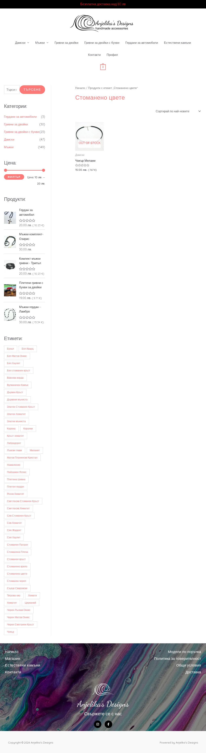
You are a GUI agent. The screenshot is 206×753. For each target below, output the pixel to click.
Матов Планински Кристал (22, 457)
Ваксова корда (15, 377)
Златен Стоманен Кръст (21, 406)
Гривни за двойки (66, 43)
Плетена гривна (16, 479)
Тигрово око (13, 595)
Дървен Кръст (15, 392)
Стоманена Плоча (17, 551)
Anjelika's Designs (103, 704)
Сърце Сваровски (17, 588)
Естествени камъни (177, 43)
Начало (80, 88)
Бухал (10, 348)
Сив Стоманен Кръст (19, 515)
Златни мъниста (16, 421)
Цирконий (30, 602)
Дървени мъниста (17, 399)
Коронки (28, 428)
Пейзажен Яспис (16, 472)
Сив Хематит (14, 522)
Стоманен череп (16, 580)
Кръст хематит (15, 435)
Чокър (10, 631)
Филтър (14, 176)
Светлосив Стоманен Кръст (23, 501)
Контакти (94, 55)
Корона (11, 428)
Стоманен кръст (16, 559)
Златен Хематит (16, 414)
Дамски (20, 43)
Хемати (32, 595)
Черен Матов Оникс (18, 617)
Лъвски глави (14, 450)
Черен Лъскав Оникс (18, 609)
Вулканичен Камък (17, 384)
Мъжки (40, 43)
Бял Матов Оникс (17, 355)
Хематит (12, 602)
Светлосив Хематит (18, 508)
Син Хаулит (14, 537)
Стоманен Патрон (17, 544)
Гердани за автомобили (141, 43)
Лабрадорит (14, 443)
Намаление (13, 464)
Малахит (35, 450)
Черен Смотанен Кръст (20, 624)
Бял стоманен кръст (18, 370)
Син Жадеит (14, 530)
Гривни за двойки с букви (101, 43)
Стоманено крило (17, 566)
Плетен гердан (15, 486)
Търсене (32, 90)
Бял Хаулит (13, 363)
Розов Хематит (15, 493)
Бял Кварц (28, 348)
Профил (112, 55)
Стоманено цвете (17, 573)
